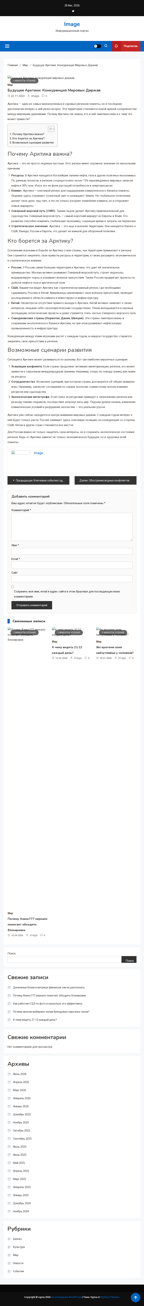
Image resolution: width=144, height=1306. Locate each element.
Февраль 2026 (22, 1098)
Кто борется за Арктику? (28, 138)
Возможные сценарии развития (33, 142)
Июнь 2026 (19, 1074)
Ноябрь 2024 (21, 1211)
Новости (18, 1263)
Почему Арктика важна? (28, 134)
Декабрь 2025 (22, 1114)
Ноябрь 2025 (21, 1122)
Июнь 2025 (19, 1154)
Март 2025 (19, 1179)
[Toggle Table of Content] (49, 129)
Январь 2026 (21, 1106)
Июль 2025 (19, 1146)
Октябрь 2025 (21, 1130)
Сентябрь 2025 (22, 1138)
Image (72, 24)
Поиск (12, 953)
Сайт (14, 572)
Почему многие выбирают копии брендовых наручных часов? (51, 1011)
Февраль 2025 (22, 1187)
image (35, 95)
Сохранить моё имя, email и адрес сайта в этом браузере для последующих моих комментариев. (67, 594)
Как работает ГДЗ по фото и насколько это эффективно (47, 1003)
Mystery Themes (110, 1297)
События (18, 1271)
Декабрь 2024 (22, 1203)
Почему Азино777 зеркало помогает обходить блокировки (27, 924)
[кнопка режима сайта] (97, 46)
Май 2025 (19, 1162)
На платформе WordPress (66, 1297)
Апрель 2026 (21, 1082)
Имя (15, 545)
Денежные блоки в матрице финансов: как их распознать (49, 987)
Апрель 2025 (21, 1170)
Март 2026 (19, 1090)
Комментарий (21, 510)
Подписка (130, 46)
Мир (10, 84)
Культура (19, 1247)
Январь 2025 (21, 1195)
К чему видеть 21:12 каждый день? (35, 1019)
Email (15, 559)
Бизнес (17, 1238)
